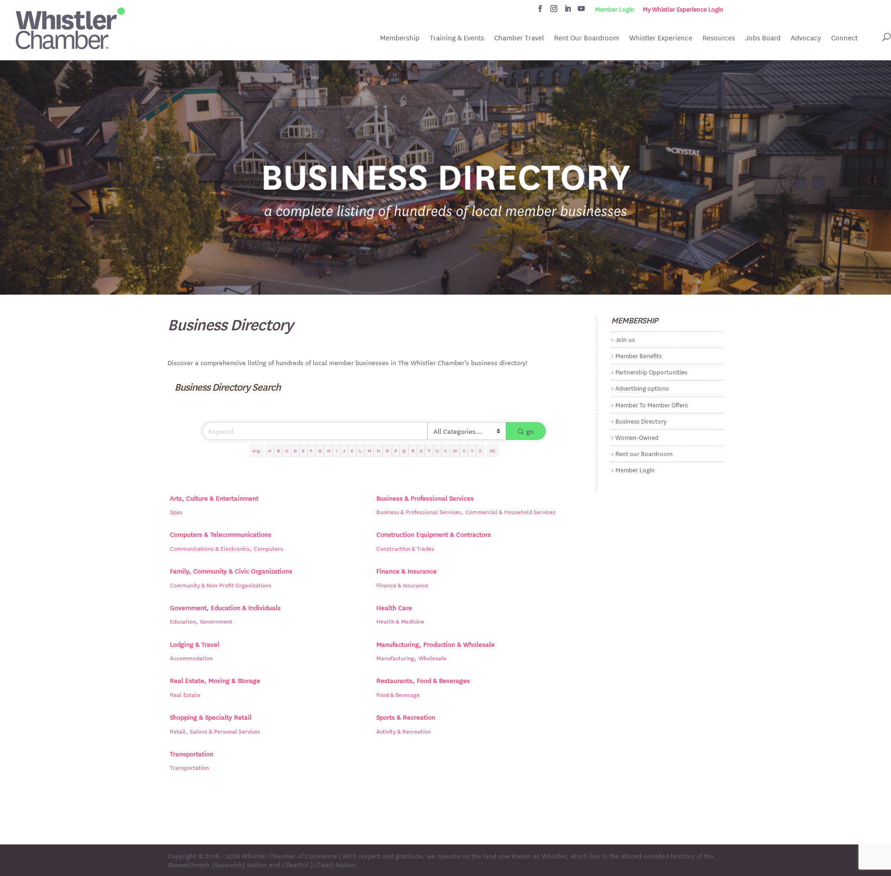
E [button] (303, 450)
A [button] (269, 450)
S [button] (421, 450)
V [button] (445, 450)
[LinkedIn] (567, 11)
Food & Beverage (398, 694)
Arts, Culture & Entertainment (214, 498)
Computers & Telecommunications (220, 534)
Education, (184, 620)
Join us (625, 339)
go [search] (530, 431)
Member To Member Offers (651, 404)
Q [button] (404, 450)
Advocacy (806, 38)
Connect (844, 38)
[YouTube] (581, 11)
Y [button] (472, 450)
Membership (400, 38)
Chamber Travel (519, 38)
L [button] (360, 450)
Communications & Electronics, (211, 548)
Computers (268, 548)
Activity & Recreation (403, 730)
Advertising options (642, 388)
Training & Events (457, 38)
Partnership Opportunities (651, 371)
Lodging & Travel (195, 644)
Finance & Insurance (406, 571)
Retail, (178, 730)
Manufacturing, (396, 657)
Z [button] (480, 450)
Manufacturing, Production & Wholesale (435, 644)
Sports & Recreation (405, 717)
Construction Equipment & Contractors (433, 534)
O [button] (387, 450)
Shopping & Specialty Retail (211, 717)
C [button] (286, 450)
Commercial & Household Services (510, 511)
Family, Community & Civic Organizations (231, 571)
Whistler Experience (660, 38)
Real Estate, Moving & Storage (215, 680)
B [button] (278, 450)
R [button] (413, 450)
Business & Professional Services (425, 498)
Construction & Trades (405, 548)
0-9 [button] (256, 450)
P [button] (395, 450)
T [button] (429, 450)
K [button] (352, 450)
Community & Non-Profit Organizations (220, 584)
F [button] (311, 450)
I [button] (336, 450)
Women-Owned (637, 437)
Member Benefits (638, 355)
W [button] (455, 450)
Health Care (394, 607)
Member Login (614, 9)
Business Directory (640, 420)
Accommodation (191, 657)
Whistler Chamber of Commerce (289, 855)
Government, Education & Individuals (225, 607)
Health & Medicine (400, 620)
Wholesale (432, 657)
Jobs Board (763, 38)
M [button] (369, 450)
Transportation (191, 753)
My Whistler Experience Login (683, 9)
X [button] (464, 450)
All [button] (492, 450)
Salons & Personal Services (225, 730)
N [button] (378, 450)
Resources (719, 38)
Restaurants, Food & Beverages (423, 680)
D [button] (295, 450)
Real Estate (185, 694)
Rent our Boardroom (643, 453)
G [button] (320, 450)
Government (216, 620)
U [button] (437, 450)
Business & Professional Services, (419, 511)
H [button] (328, 450)
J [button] (344, 450)
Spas (176, 511)
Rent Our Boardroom (586, 38)
